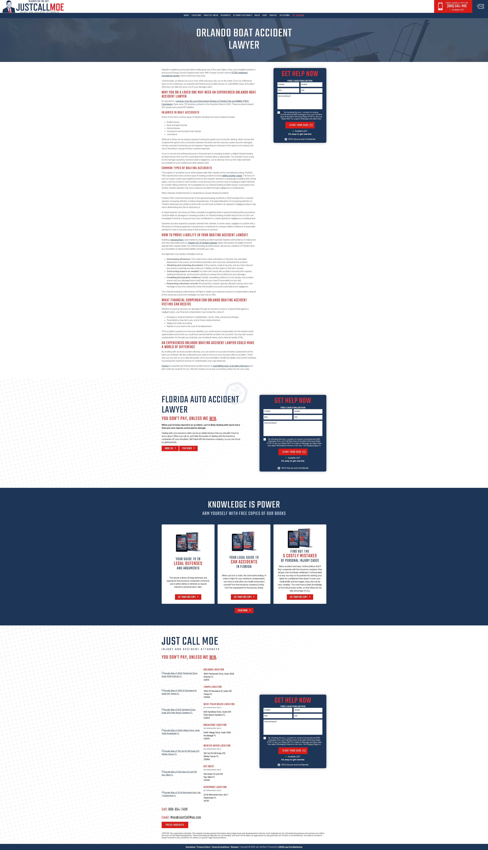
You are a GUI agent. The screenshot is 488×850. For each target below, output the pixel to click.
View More (243, 610)
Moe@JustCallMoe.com (185, 817)
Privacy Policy (312, 445)
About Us (169, 448)
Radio (257, 15)
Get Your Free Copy (187, 597)
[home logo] (34, 6)
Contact (273, 15)
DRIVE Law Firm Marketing (290, 847)
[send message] (480, 6)
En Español (285, 15)
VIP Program (298, 15)
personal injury (177, 239)
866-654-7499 (178, 809)
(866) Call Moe (457, 6)
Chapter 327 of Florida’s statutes (202, 242)
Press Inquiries (175, 825)
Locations (196, 15)
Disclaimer (190, 847)
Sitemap (234, 847)
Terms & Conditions (220, 847)
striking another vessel (232, 175)
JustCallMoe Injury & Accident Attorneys (231, 366)
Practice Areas (211, 15)
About (186, 15)
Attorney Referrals (242, 15)
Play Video (187, 448)
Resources (226, 15)
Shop (264, 15)
